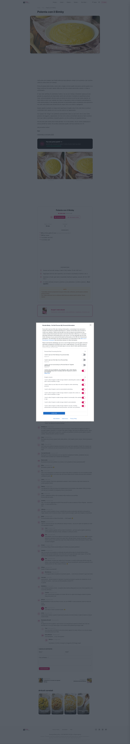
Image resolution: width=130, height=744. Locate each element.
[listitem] (65, 351)
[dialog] (65, 372)
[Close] (91, 325)
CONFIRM (54, 413)
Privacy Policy (73, 418)
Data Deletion (56, 418)
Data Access (65, 418)
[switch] (84, 355)
